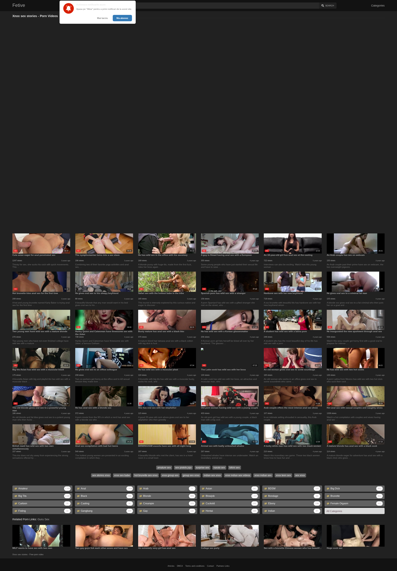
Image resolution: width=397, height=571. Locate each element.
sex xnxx (300, 475)
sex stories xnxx (101, 475)
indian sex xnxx (212, 475)
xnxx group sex (170, 475)
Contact (210, 566)
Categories (378, 5)
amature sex (164, 467)
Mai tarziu (102, 18)
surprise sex (202, 467)
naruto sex (219, 467)
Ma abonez (122, 18)
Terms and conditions (195, 566)
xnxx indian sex (263, 475)
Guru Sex (43, 519)
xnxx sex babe (122, 475)
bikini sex (234, 467)
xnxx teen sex (283, 475)
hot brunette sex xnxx (146, 475)
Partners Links (223, 566)
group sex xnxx (191, 475)
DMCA (180, 566)
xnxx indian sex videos (237, 475)
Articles (171, 566)
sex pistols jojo (183, 467)
